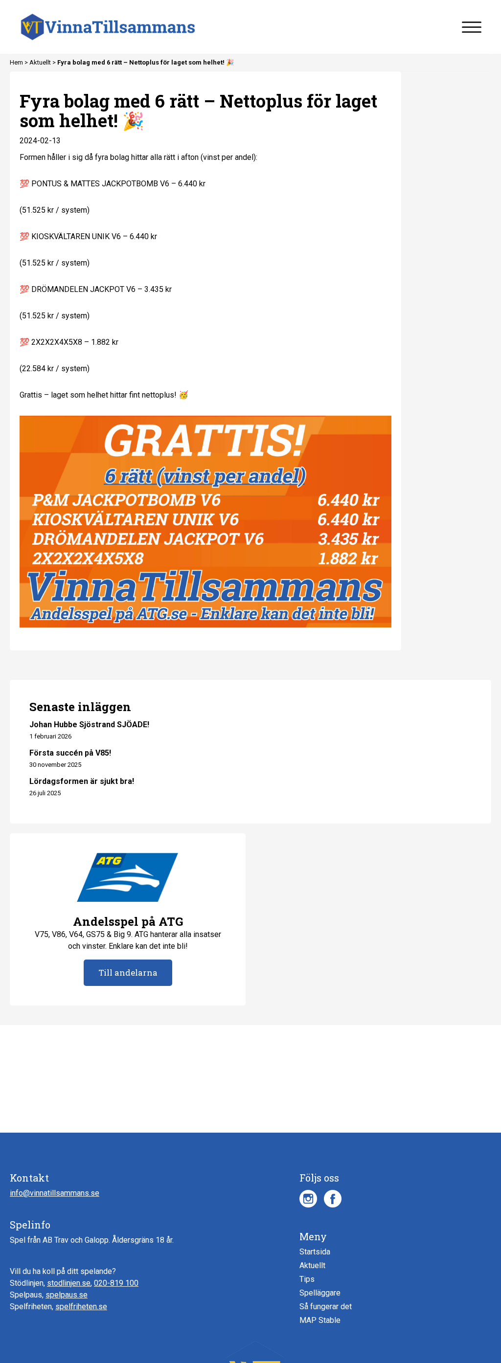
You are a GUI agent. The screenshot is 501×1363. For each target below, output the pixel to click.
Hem (17, 62)
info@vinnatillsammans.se (54, 1193)
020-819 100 (116, 1283)
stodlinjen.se (69, 1283)
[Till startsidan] (108, 27)
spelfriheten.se (81, 1306)
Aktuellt (40, 62)
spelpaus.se (67, 1294)
